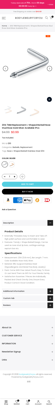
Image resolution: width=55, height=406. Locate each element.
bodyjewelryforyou (29, 18)
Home (4, 26)
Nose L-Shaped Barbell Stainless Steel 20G (25, 151)
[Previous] (5, 68)
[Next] (49, 68)
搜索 (29, 381)
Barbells (16, 147)
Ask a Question (9, 209)
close (5, 4)
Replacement (26, 147)
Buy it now (27, 191)
